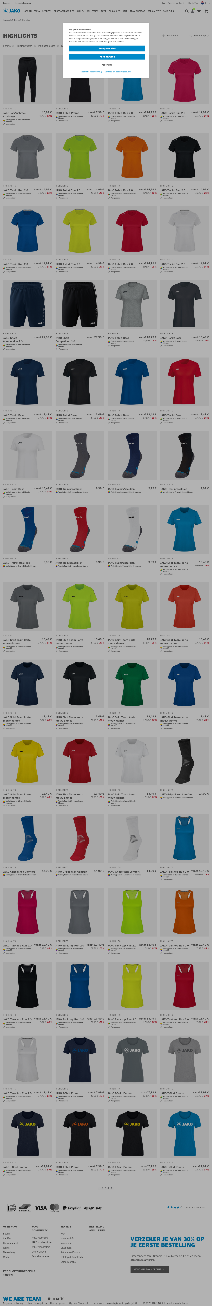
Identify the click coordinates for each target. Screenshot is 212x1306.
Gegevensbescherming (91, 71)
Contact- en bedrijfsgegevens (118, 71)
